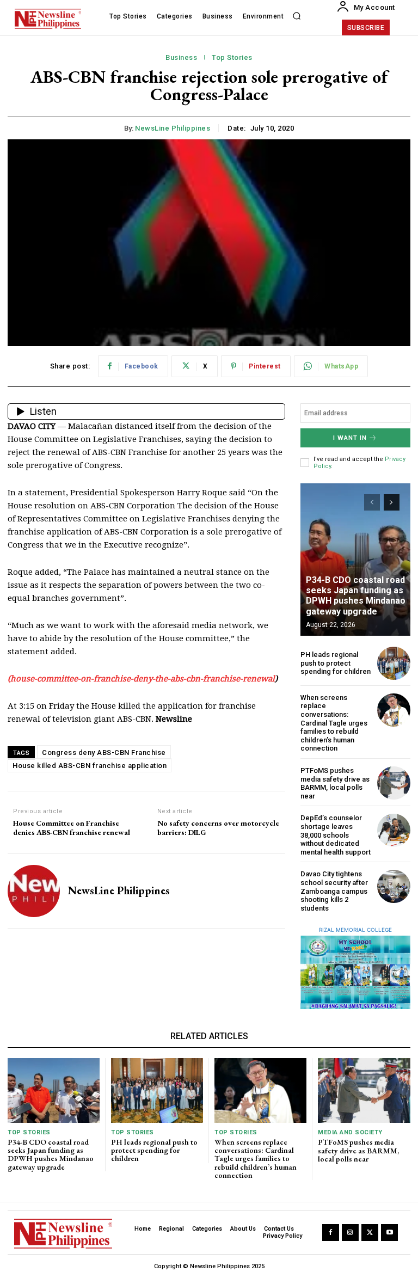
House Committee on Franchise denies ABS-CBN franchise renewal (71, 828)
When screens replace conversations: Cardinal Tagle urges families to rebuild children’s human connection (333, 723)
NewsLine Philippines (172, 128)
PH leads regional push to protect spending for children (335, 662)
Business (181, 57)
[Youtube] (389, 1232)
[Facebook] (330, 1232)
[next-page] (391, 502)
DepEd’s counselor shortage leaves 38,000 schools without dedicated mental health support (335, 835)
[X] (369, 1232)
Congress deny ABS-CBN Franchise (104, 752)
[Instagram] (350, 1232)
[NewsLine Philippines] (34, 891)
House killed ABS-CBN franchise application (90, 765)
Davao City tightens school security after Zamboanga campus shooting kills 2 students (334, 891)
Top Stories (232, 57)
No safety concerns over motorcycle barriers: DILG (218, 828)
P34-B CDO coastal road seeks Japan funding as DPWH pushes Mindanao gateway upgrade (355, 596)
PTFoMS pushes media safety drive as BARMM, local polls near (335, 783)
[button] (297, 16)
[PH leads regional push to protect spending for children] (393, 663)
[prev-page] (372, 502)
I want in (350, 437)
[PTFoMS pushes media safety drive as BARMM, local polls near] (393, 783)
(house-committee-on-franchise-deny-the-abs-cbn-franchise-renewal (141, 679)
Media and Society (350, 1132)
